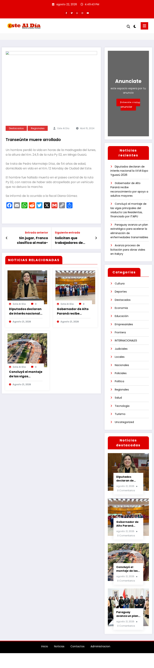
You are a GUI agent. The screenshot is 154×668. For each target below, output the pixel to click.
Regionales (38, 128)
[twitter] (72, 13)
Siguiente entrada (67, 232)
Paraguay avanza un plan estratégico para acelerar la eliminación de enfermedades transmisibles (128, 614)
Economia (121, 308)
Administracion (100, 646)
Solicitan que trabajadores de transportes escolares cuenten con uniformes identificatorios (71, 240)
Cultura (120, 283)
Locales (120, 357)
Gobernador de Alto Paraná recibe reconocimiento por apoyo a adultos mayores (73, 311)
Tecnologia (122, 406)
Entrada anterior (36, 232)
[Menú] (144, 26)
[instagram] (82, 13)
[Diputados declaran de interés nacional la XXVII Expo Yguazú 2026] (27, 287)
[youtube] (88, 13)
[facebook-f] (66, 13)
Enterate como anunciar (130, 104)
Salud (118, 398)
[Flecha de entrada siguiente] (96, 238)
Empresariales (124, 324)
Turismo (120, 414)
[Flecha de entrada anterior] (7, 238)
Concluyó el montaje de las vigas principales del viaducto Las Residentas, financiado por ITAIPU (25, 374)
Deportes (121, 291)
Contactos (77, 646)
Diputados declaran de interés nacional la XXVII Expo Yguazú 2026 (25, 311)
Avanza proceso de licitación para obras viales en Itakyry (127, 249)
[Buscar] (128, 26)
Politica (119, 381)
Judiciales (121, 349)
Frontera (120, 332)
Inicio (44, 646)
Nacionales (122, 365)
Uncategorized (124, 422)
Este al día (63, 128)
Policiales (121, 373)
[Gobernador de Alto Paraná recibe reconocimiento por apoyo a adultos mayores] (75, 287)
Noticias (59, 646)
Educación (121, 316)
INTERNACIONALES (126, 340)
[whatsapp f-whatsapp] (77, 13)
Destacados (16, 128)
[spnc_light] (135, 26)
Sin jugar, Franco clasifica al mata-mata (32, 240)
